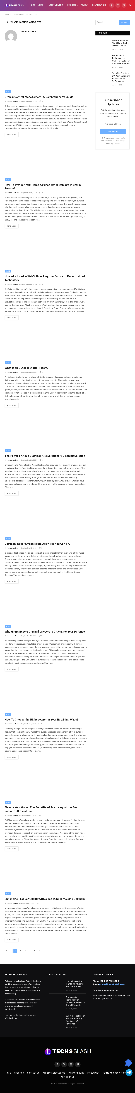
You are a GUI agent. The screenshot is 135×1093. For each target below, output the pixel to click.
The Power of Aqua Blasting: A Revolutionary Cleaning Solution (45, 455)
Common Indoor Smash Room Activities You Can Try (37, 543)
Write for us (67, 1077)
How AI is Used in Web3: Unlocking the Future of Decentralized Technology (45, 278)
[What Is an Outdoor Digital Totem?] (46, 344)
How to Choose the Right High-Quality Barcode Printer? (120, 43)
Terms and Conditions (114, 1073)
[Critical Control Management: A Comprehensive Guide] (46, 73)
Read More (11, 134)
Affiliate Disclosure (54, 1073)
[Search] (130, 5)
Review (84, 5)
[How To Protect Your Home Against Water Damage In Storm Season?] (46, 161)
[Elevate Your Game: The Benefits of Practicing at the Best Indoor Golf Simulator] (46, 784)
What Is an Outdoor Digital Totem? (26, 367)
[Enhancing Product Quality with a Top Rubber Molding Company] (46, 875)
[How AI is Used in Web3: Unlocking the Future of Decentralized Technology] (46, 252)
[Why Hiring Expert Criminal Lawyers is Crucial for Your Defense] (46, 608)
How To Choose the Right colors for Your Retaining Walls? (41, 719)
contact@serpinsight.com (112, 984)
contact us (33, 1073)
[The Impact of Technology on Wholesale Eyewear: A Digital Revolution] (102, 59)
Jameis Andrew (28, 31)
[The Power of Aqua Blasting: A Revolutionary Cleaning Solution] (46, 432)
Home (32, 5)
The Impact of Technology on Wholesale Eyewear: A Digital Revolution (121, 59)
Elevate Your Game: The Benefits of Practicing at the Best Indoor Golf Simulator (42, 809)
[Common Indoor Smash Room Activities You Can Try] (46, 520)
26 (34, 951)
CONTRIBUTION (99, 5)
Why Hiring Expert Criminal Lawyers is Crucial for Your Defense (45, 631)
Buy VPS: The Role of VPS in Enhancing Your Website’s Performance (121, 77)
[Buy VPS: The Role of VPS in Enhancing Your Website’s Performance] (102, 76)
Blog (8, 91)
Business (71, 5)
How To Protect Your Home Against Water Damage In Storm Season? (43, 186)
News (40, 5)
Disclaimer (93, 1073)
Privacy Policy (76, 1073)
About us (19, 1073)
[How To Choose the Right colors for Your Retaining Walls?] (46, 696)
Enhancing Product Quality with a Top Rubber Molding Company (45, 899)
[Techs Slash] (15, 5)
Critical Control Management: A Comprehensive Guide (39, 97)
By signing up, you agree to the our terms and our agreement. (113, 141)
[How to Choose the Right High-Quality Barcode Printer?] (102, 44)
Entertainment (55, 5)
